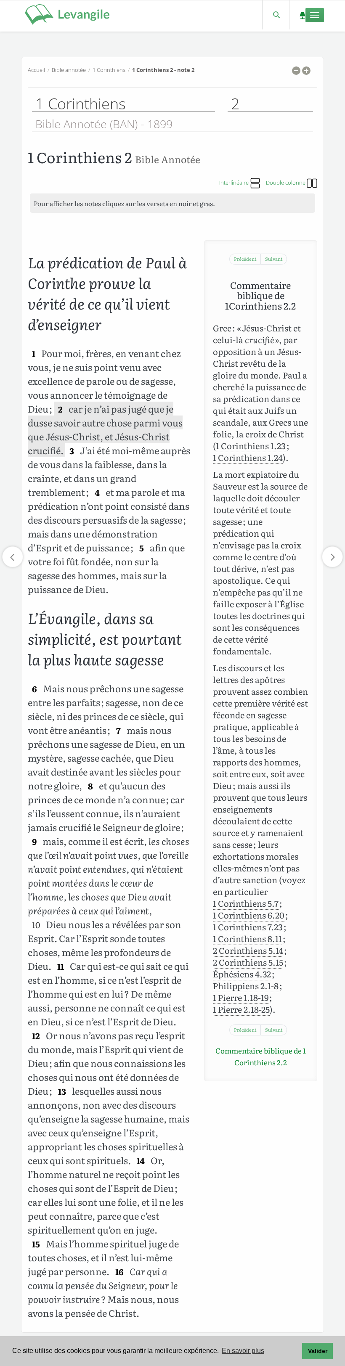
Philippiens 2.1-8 (246, 985)
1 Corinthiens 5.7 (246, 903)
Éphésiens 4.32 (242, 973)
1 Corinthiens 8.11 (247, 938)
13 (62, 1091)
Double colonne (286, 182)
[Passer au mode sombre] (302, 14)
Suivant (273, 258)
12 (36, 1036)
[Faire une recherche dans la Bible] (275, 14)
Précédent (245, 258)
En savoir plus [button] (243, 1350)
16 (119, 1271)
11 (60, 966)
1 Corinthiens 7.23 (248, 926)
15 (36, 1244)
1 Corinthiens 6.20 (248, 914)
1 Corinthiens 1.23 (251, 445)
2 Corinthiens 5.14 (248, 950)
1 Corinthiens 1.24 (248, 457)
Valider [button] (317, 1350)
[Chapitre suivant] (332, 556)
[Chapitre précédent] (12, 556)
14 (141, 1160)
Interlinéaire (234, 182)
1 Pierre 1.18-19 (240, 997)
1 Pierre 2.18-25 (241, 1009)
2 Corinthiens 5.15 (248, 962)
